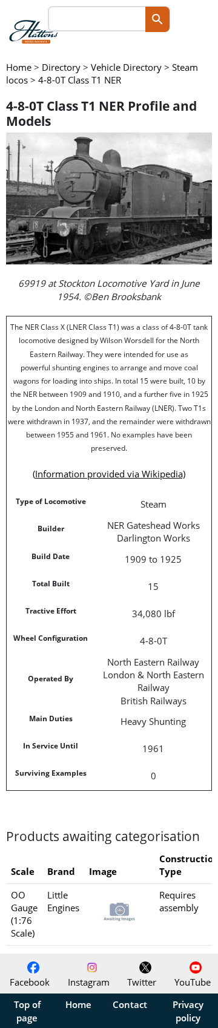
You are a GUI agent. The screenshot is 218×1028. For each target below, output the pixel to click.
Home (78, 1004)
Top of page (27, 1011)
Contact (130, 1004)
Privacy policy (188, 1011)
